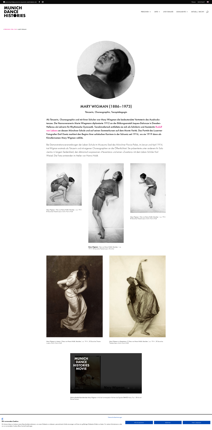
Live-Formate (168, 12)
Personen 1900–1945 (10, 29)
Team (193, 2)
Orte (156, 12)
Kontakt (201, 2)
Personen (145, 12)
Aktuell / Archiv (197, 12)
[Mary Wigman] (64, 204)
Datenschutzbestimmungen (115, 417)
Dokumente (181, 12)
